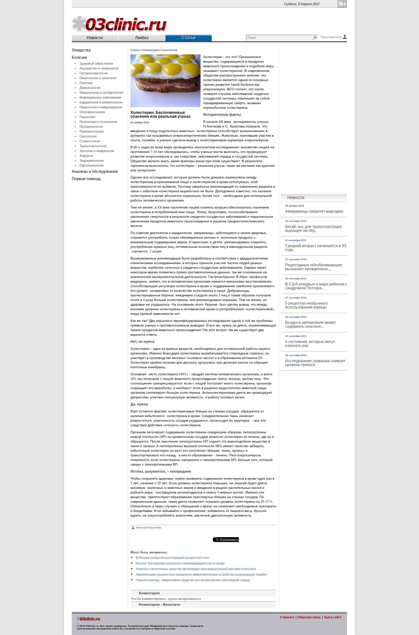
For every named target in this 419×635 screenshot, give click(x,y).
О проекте (287, 617)
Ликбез (141, 37)
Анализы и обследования (95, 171)
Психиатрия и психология (160, 50)
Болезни (79, 57)
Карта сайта (332, 617)
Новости (95, 37)
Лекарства (81, 50)
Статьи (135, 50)
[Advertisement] (100, 257)
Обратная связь (309, 617)
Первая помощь (86, 179)
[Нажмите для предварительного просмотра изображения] (165, 106)
